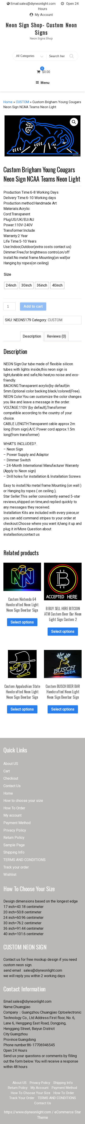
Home (7, 102)
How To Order (14, 808)
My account (12, 815)
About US (10, 763)
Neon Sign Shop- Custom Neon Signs (41, 28)
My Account (44, 15)
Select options (22, 622)
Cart (6, 771)
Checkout (10, 778)
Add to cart (33, 306)
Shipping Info (13, 852)
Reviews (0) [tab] (56, 336)
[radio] (11, 285)
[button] (74, 122)
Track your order (16, 867)
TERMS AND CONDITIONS (24, 860)
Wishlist (9, 874)
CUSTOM (22, 102)
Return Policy (13, 837)
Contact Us (12, 786)
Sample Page (14, 845)
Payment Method (17, 823)
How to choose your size (23, 800)
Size (7, 274)
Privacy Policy (14, 830)
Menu (45, 83)
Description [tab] (32, 336)
